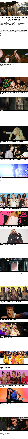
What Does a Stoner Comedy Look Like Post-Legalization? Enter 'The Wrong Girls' (13, 93)
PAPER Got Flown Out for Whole (7, 64)
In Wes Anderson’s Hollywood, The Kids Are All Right (11, 273)
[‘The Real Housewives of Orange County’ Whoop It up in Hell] (14, 377)
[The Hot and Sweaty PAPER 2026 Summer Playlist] (14, 200)
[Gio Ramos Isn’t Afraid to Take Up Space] (14, 395)
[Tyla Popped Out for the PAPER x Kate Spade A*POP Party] (14, 218)
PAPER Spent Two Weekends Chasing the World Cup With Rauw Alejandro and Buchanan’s (13, 432)
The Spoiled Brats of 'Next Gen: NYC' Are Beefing (10, 301)
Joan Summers (2, 302)
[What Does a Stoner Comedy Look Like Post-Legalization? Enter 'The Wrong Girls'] (14, 84)
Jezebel (2, 35)
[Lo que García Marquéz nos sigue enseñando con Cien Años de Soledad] (14, 103)
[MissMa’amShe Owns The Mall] (14, 329)
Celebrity (2, 430)
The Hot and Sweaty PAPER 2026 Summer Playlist (10, 208)
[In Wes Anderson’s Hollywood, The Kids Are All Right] (14, 264)
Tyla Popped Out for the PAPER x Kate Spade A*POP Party (12, 226)
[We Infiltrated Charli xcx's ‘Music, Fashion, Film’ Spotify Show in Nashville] (14, 170)
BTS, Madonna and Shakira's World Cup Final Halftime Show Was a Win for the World (13, 367)
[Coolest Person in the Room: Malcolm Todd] (14, 311)
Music (1, 158)
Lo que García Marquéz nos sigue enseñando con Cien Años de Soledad (13, 112)
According (1, 30)
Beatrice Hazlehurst (11, 20)
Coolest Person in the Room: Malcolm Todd (9, 319)
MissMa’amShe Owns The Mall (6, 337)
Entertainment (2, 336)
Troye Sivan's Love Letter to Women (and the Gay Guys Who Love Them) (13, 160)
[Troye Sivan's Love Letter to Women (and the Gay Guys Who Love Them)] (14, 151)
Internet (2, 243)
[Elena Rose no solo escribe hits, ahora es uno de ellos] (14, 133)
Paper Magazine (2, 434)
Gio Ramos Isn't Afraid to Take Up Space (8, 403)
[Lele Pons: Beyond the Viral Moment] (14, 236)
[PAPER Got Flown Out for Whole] (14, 56)
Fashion (2, 225)
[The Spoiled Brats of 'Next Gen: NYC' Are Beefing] (14, 293)
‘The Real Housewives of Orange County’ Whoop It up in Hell (13, 385)
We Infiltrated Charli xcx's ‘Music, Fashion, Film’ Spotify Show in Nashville (13, 179)
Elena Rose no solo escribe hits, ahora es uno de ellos (11, 141)
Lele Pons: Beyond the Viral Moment (8, 244)
